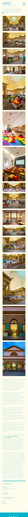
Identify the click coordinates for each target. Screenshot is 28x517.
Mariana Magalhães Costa (9, 4)
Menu (23, 4)
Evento (6, 13)
